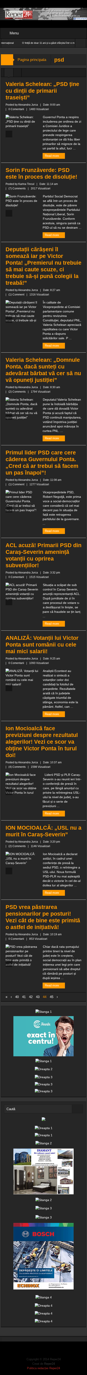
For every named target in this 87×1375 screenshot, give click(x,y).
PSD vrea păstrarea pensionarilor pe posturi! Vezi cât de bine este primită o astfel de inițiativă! (43, 917)
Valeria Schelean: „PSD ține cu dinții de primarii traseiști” (42, 90)
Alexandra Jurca (28, 104)
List (17, 74)
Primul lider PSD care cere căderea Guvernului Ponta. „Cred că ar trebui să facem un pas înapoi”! (42, 462)
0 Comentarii (16, 109)
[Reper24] (43, 13)
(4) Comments (17, 766)
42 (31, 997)
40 (17, 997)
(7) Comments (17, 188)
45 (51, 997)
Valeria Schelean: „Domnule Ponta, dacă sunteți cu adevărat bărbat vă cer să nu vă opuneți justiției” (43, 370)
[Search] (77, 1109)
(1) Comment (16, 294)
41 (24, 997)
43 (37, 997)
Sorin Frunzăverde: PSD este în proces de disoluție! (41, 173)
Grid (8, 73)
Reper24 (49, 1363)
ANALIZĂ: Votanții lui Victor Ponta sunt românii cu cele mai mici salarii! (42, 644)
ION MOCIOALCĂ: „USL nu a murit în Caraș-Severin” (43, 831)
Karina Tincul (26, 184)
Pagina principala (32, 60)
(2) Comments (17, 391)
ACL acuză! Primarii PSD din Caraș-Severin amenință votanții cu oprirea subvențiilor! (43, 555)
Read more (52, 155)
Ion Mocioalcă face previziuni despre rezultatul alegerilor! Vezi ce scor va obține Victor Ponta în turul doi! (42, 741)
